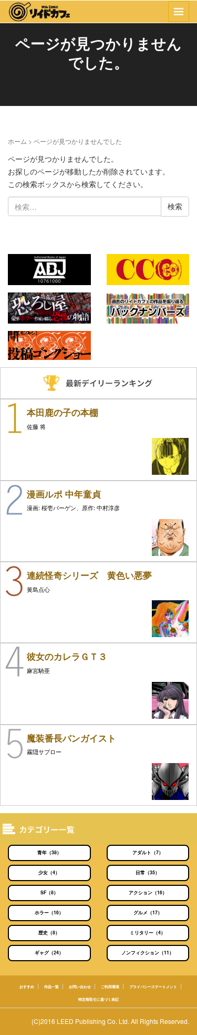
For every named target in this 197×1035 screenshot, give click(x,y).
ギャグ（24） (49, 952)
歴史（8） (49, 932)
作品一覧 (51, 986)
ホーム (17, 140)
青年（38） (49, 852)
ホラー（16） (49, 912)
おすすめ (26, 986)
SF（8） (49, 892)
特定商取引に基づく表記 (98, 999)
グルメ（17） (147, 912)
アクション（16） (148, 892)
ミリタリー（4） (147, 932)
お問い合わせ (80, 986)
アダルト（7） (147, 852)
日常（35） (148, 872)
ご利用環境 (110, 986)
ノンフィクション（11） (147, 952)
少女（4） (49, 872)
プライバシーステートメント (153, 986)
